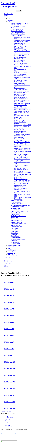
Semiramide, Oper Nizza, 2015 (22, 125)
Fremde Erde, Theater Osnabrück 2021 (20, 57)
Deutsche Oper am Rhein (18, 32)
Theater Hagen (15, 236)
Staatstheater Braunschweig (18, 223)
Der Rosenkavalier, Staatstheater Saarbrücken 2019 (22, 88)
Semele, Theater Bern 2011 (21, 157)
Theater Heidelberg (16, 237)
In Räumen (10, 254)
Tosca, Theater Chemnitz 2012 (22, 149)
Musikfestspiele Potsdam (17, 206)
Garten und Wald (12, 256)
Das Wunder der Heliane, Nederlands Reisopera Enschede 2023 (21, 43)
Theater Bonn (14, 233)
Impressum (7, 425)
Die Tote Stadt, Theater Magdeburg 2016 (20, 119)
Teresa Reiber (14, 228)
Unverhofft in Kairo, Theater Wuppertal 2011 (22, 159)
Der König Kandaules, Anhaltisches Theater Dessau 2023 (22, 51)
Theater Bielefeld (15, 231)
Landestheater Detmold (17, 203)
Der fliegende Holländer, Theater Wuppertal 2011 (21, 155)
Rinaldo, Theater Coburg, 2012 (22, 148)
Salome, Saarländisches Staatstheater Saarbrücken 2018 (22, 97)
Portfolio (6, 15)
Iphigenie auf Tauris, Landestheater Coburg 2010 (21, 168)
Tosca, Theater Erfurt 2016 (21, 111)
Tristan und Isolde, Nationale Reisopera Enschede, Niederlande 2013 (22, 135)
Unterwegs (10, 251)
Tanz (9, 18)
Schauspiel (10, 20)
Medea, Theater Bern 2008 (21, 182)
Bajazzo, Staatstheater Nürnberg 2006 (20, 185)
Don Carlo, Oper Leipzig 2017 (22, 103)
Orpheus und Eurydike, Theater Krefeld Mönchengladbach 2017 (20, 106)
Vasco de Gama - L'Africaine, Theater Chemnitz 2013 (22, 142)
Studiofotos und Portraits (14, 245)
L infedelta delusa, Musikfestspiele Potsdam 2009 (22, 171)
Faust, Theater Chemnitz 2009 (22, 174)
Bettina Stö (9, 5)
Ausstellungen (11, 253)
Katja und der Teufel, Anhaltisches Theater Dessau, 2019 (22, 85)
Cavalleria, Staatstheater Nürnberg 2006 (20, 188)
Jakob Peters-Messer (16, 35)
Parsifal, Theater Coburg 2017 (22, 109)
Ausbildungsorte (12, 250)
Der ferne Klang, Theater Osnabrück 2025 (21, 47)
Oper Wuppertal (15, 214)
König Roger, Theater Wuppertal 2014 (20, 131)
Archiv (6, 17)
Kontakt (6, 266)
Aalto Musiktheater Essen (18, 26)
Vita (5, 265)
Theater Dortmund (16, 234)
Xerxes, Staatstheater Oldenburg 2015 (20, 122)
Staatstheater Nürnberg (17, 225)
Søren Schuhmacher (16, 226)
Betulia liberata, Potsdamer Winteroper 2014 (21, 127)
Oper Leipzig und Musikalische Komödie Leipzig (19, 212)
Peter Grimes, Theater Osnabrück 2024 (20, 60)
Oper (9, 21)
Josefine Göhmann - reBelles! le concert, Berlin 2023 (19, 23)
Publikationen (8, 263)
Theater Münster (15, 243)
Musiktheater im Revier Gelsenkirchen (17, 208)
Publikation (7, 257)
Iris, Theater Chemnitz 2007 (21, 183)
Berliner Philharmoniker (17, 29)
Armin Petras (14, 28)
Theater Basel (14, 230)
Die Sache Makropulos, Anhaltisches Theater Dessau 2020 (22, 77)
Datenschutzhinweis (9, 427)
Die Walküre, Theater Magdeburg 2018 (20, 94)
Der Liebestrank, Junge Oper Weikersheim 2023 (22, 54)
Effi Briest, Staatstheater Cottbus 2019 (20, 80)
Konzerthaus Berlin (16, 202)
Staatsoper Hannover (16, 222)
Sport (9, 248)
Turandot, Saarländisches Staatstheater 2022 (21, 64)
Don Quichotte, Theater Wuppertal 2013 (20, 139)
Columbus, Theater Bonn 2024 (22, 40)
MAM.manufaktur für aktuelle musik (21, 205)
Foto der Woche (8, 14)
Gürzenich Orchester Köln (18, 34)
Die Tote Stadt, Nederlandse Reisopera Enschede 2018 (22, 91)
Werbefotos (11, 246)
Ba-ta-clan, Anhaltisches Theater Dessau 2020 (20, 73)
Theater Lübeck (15, 242)
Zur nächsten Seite (6, 411)
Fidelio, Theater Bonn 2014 (21, 129)
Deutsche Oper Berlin (17, 31)
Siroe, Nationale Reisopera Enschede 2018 (21, 101)
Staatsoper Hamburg (16, 220)
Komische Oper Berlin (17, 200)
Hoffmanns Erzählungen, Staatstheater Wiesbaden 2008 (22, 179)
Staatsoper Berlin (15, 219)
